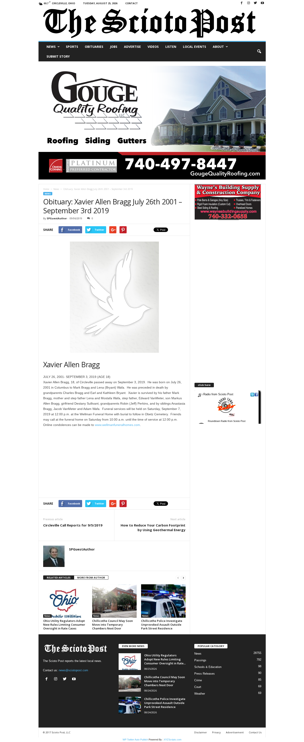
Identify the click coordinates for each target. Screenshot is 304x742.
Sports (72, 46)
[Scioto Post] (152, 23)
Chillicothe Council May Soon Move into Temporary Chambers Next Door (112, 624)
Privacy (216, 732)
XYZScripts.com (172, 739)
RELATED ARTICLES (59, 577)
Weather (199, 693)
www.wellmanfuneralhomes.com (117, 425)
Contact (131, 3)
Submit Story (58, 56)
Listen (170, 46)
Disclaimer (200, 732)
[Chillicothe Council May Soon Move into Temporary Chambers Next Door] (114, 601)
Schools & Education (207, 667)
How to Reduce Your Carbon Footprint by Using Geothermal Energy (153, 527)
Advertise (132, 46)
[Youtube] (262, 3)
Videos (153, 46)
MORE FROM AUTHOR (91, 577)
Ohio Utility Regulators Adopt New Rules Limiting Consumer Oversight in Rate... (165, 659)
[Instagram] (248, 3)
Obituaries (94, 46)
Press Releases (204, 673)
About (218, 46)
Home (46, 189)
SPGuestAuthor (57, 218)
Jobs (113, 46)
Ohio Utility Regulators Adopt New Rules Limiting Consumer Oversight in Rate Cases (64, 624)
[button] (259, 51)
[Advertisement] (80, 461)
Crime (198, 680)
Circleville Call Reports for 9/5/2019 (72, 525)
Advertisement (235, 732)
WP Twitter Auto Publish (135, 739)
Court (197, 687)
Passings (200, 660)
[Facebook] (241, 3)
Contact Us (255, 732)
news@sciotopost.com (73, 670)
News (51, 46)
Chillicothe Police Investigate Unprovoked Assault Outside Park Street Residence (161, 624)
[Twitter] (255, 3)
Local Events (194, 46)
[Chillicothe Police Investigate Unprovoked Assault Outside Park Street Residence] (163, 601)
